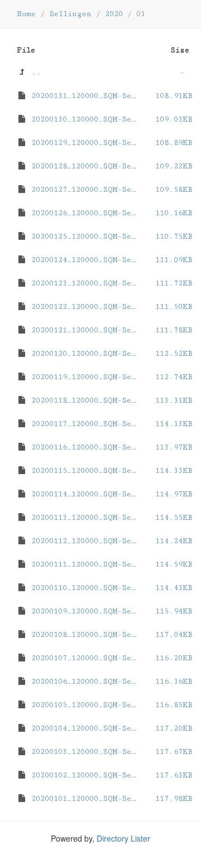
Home (26, 13)
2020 (114, 13)
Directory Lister (123, 838)
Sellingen (70, 13)
